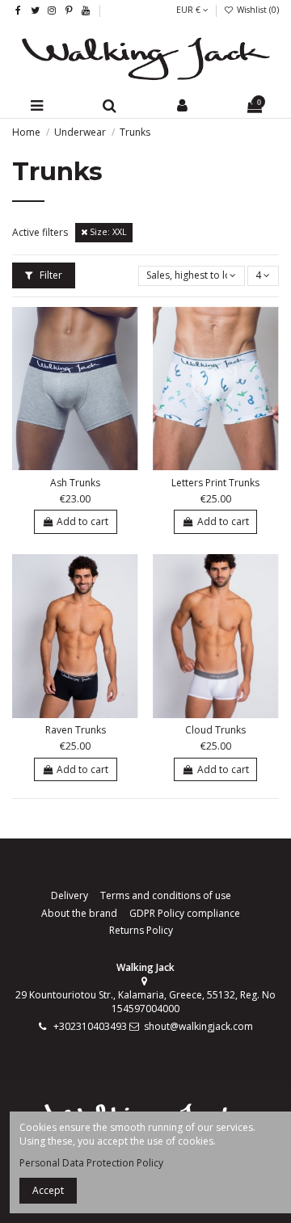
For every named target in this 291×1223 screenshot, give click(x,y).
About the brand (79, 913)
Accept (48, 1190)
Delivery (69, 895)
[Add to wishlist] (66, 465)
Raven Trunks (75, 730)
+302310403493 (90, 1026)
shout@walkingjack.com (198, 1026)
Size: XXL (107, 231)
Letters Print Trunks (215, 483)
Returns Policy (141, 930)
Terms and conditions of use (165, 895)
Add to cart (82, 521)
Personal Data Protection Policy (91, 1163)
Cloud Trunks (215, 730)
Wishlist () (256, 9)
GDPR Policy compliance (184, 913)
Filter (49, 275)
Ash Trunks (75, 483)
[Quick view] (85, 465)
